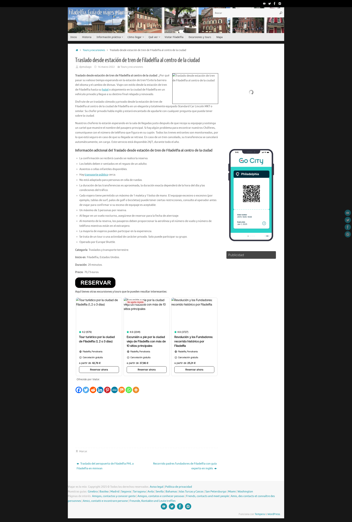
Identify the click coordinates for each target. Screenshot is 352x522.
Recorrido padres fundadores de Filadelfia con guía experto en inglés (185, 466)
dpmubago (85, 66)
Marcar (83, 451)
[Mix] (121, 390)
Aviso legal (156, 487)
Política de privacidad (178, 487)
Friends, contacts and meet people (207, 496)
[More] (136, 390)
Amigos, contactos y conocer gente (114, 496)
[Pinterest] (107, 390)
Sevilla (160, 491)
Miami (232, 491)
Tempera (260, 514)
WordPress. (273, 514)
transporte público (96, 174)
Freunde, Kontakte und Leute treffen (153, 501)
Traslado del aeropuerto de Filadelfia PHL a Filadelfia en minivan (105, 466)
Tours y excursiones (94, 50)
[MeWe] (114, 390)
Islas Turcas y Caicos (191, 491)
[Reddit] (93, 390)
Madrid (114, 491)
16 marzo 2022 (106, 66)
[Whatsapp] (129, 390)
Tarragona (139, 491)
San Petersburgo (215, 491)
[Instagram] (279, 3)
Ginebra (93, 491)
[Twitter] (269, 3)
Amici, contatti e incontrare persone (105, 501)
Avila (151, 491)
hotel (105, 89)
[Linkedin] (100, 390)
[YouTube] (264, 3)
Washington (245, 491)
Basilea (104, 491)
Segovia (126, 491)
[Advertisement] (146, 420)
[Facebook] (274, 3)
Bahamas (171, 491)
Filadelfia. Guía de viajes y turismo (101, 12)
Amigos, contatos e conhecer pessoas (161, 496)
